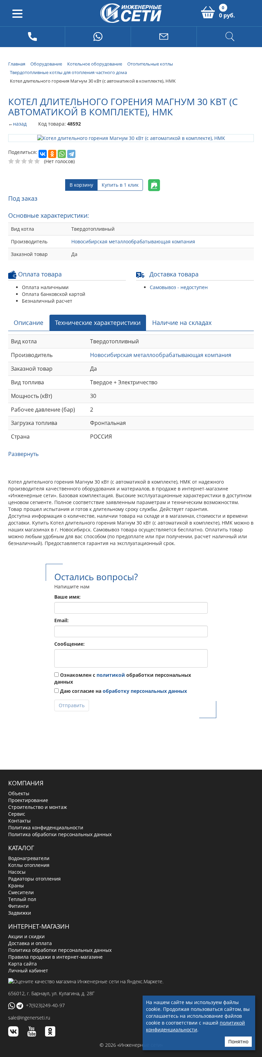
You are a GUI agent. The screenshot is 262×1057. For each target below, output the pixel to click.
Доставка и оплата (30, 943)
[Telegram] (71, 153)
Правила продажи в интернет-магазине (55, 956)
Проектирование (28, 800)
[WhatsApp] (62, 153)
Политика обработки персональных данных (60, 834)
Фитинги (18, 905)
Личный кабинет (28, 970)
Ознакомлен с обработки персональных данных (122, 678)
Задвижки (19, 912)
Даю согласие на (123, 690)
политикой (111, 674)
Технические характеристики (98, 322)
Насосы (17, 871)
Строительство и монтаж (37, 806)
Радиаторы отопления (34, 878)
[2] (18, 161)
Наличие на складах (182, 322)
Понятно (238, 1041)
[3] (24, 161)
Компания (25, 783)
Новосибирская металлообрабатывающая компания (133, 241)
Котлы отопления (28, 864)
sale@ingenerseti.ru (29, 1017)
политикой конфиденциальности (195, 1026)
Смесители (21, 891)
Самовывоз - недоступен (179, 286)
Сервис (16, 813)
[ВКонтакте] (43, 153)
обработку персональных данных (145, 690)
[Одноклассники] (52, 153)
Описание (28, 322)
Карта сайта (22, 963)
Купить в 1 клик (120, 184)
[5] (37, 161)
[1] (11, 161)
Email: (61, 620)
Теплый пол (22, 898)
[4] (31, 161)
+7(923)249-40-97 (45, 1004)
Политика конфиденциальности (45, 827)
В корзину (81, 184)
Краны (16, 885)
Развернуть (23, 453)
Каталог (21, 847)
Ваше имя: (67, 596)
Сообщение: (69, 643)
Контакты (19, 820)
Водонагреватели (28, 857)
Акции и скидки (26, 936)
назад (20, 123)
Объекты (18, 793)
